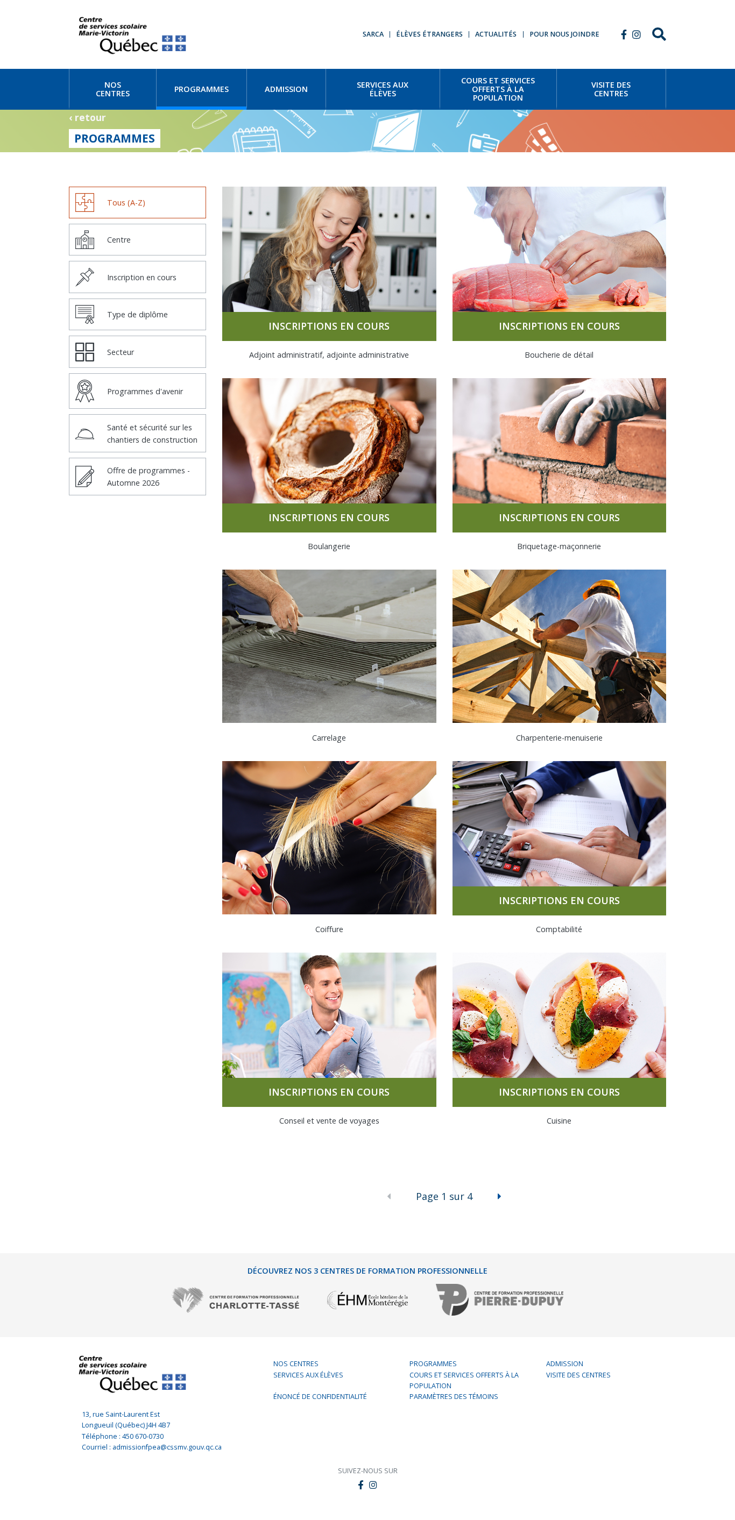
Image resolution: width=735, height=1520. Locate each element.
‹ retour (87, 117)
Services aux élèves (308, 1375)
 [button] (624, 34)
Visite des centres (578, 1375)
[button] (637, 34)
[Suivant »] (499, 1196)
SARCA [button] (373, 34)
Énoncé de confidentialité (320, 1396)
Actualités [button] (496, 34)
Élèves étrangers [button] (429, 34)
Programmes (433, 1363)
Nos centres (296, 1363)
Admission (564, 1363)
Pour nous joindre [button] (564, 34)
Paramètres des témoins (453, 1396)
